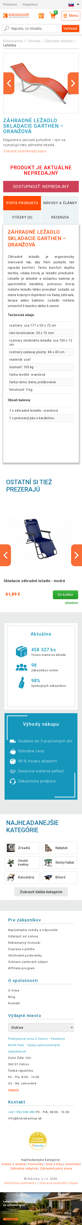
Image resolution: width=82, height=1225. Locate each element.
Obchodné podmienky (25, 955)
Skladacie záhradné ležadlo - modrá (34, 581)
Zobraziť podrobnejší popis (24, 151)
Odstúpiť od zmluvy (23, 936)
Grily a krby (54, 1164)
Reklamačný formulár (24, 942)
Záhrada (33, 41)
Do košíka (65, 595)
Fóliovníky (35, 1164)
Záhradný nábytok (58, 41)
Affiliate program (21, 968)
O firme (13, 990)
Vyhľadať (70, 28)
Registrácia (30, 4)
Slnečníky (72, 1164)
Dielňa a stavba (14, 1164)
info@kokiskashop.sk (25, 1118)
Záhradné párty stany (56, 1168)
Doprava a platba (21, 949)
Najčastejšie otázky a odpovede (33, 930)
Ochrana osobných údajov (28, 962)
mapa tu (13, 1089)
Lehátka (9, 45)
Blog (11, 997)
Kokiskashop (13, 41)
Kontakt (14, 1003)
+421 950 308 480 (21, 1112)
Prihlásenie (10, 4)
